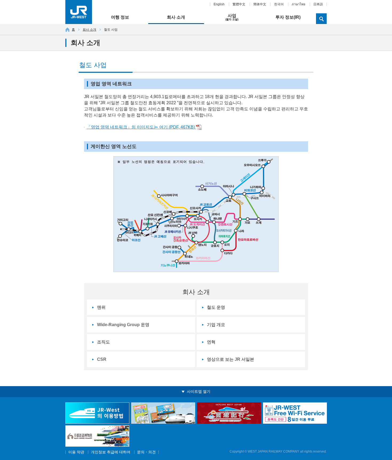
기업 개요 (216, 324)
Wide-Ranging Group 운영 (123, 324)
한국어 (279, 4)
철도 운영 (216, 307)
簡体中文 (259, 4)
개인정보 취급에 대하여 (110, 452)
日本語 (318, 4)
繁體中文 (239, 4)
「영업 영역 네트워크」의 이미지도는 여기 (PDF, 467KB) (141, 127)
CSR (101, 359)
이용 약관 (76, 452)
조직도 (103, 342)
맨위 (101, 307)
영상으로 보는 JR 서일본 (230, 359)
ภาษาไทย (298, 4)
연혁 (211, 342)
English (219, 4)
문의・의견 (146, 452)
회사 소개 (89, 29)
